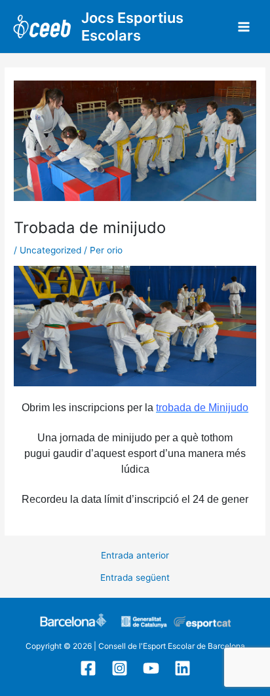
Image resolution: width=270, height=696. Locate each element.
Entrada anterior (135, 555)
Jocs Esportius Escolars (132, 26)
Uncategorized (50, 250)
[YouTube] (151, 668)
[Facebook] (88, 668)
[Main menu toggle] (244, 26)
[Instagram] (119, 668)
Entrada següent (135, 578)
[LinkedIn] (182, 668)
